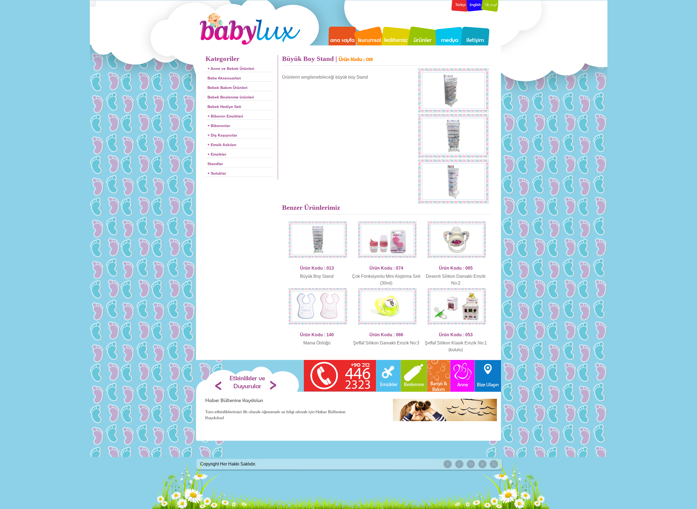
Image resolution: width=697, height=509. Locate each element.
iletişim (475, 39)
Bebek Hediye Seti (224, 106)
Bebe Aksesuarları (224, 78)
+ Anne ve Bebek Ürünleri (230, 68)
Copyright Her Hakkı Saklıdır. (228, 464)
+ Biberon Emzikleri (225, 116)
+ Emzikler (216, 154)
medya (449, 39)
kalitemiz (395, 39)
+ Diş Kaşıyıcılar (222, 135)
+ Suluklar (216, 173)
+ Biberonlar (218, 126)
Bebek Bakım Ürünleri (227, 87)
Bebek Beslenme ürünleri (230, 97)
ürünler (423, 39)
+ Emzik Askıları (221, 145)
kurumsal (369, 39)
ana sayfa (342, 39)
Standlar (215, 164)
